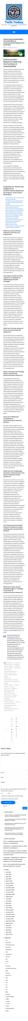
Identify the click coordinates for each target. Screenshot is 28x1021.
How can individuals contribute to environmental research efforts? (13, 212)
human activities (8, 685)
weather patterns (8, 710)
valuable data (7, 707)
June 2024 (8, 927)
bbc (7, 952)
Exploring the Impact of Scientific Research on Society (11, 731)
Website (3, 782)
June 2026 (8, 874)
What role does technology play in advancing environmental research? (14, 209)
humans (16, 685)
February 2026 (10, 883)
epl (6, 959)
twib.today (14, 22)
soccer (8, 1003)
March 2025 (9, 907)
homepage (6, 846)
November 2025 (10, 890)
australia (8, 942)
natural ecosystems (9, 690)
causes (17, 666)
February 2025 (10, 910)
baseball (8, 947)
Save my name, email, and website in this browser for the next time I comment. (14, 790)
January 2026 (9, 885)
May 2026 (8, 876)
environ (8, 956)
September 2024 (10, 921)
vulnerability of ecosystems (11, 708)
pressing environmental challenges (10, 697)
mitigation (14, 688)
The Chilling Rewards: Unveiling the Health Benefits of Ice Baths (16, 820)
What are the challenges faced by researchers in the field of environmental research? (14, 216)
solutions (18, 702)
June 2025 (8, 901)
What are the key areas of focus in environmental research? (14, 206)
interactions (7, 688)
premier (8, 994)
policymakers (7, 695)
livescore (8, 975)
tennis (7, 1006)
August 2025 (9, 896)
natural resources (8, 691)
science (8, 1001)
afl (6, 940)
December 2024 (10, 914)
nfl (6, 985)
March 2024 (9, 934)
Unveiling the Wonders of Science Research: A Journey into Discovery (16, 727)
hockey (8, 973)
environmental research (10, 671)
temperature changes (10, 705)
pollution (15, 695)
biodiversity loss (8, 664)
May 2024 (8, 930)
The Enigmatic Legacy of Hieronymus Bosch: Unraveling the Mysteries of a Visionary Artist (14, 829)
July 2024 (8, 925)
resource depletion (9, 702)
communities (17, 668)
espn (7, 961)
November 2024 (10, 916)
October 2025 (9, 892)
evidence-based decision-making (11, 675)
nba (7, 980)
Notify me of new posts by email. (10, 799)
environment (7, 669)
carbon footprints (9, 666)
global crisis (7, 678)
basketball (9, 949)
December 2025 (10, 887)
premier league (10, 996)
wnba (7, 1010)
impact (6, 686)
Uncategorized (10, 1008)
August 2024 (9, 923)
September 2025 (10, 894)
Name (2, 772)
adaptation (10, 663)
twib (8, 47)
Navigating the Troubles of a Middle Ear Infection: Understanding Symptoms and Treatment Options (15, 852)
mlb (7, 977)
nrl (6, 989)
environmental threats (10, 673)
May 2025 (8, 903)
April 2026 (8, 879)
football (8, 966)
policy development (9, 693)
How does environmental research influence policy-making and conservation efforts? (14, 221)
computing (9, 954)
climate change (8, 668)
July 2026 (8, 872)
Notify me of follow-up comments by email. (12, 796)
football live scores (11, 968)
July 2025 (8, 899)
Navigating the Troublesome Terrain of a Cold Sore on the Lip (15, 824)
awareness (17, 663)
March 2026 (9, 881)
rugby (7, 999)
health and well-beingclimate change (11, 682)
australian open (10, 945)
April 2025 (8, 905)
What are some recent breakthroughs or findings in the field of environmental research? (14, 226)
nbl (6, 982)
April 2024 (8, 932)
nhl (6, 987)
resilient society (8, 700)
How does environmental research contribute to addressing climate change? (14, 202)
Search (5, 806)
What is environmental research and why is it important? (14, 198)
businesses (16, 664)
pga (7, 992)
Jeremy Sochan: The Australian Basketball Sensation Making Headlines (16, 815)
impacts (11, 686)
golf (7, 970)
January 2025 (9, 912)
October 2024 (9, 918)
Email (2, 777)
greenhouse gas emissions (11, 680)
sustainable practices (9, 703)
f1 (6, 963)
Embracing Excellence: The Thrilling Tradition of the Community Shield (14, 834)
